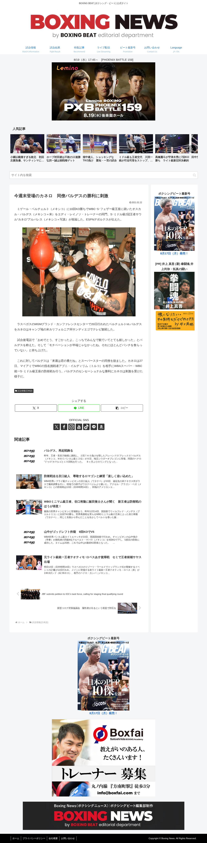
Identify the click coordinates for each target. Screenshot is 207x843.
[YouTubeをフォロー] (79, 427)
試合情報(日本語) (25, 391)
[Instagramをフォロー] (71, 427)
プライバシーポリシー (34, 838)
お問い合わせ (68, 838)
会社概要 (53, 838)
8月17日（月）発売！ (174, 253)
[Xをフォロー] (56, 427)
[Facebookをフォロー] (64, 427)
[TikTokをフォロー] (86, 427)
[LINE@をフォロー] (94, 427)
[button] (192, 149)
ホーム (15, 838)
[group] (27, 149)
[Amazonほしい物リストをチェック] (101, 427)
